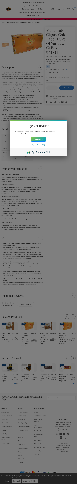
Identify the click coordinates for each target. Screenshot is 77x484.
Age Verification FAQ (38, 145)
